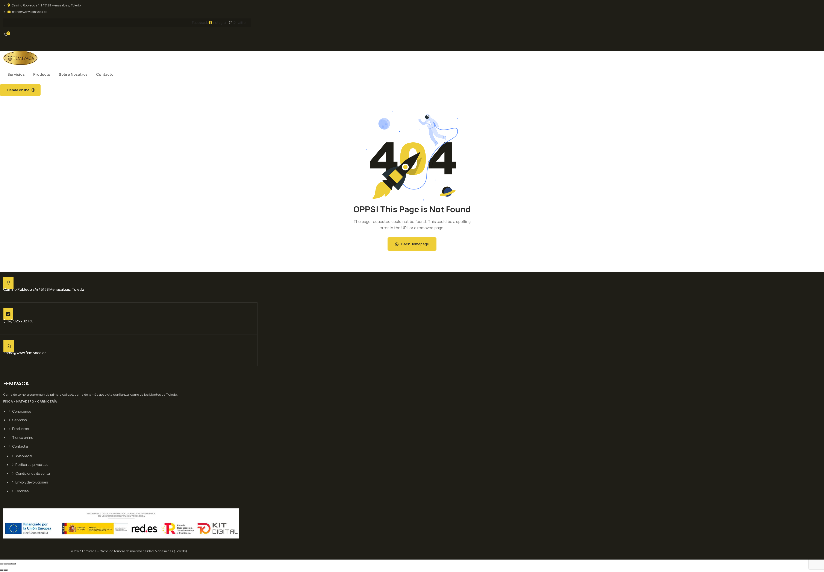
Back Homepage (415, 244)
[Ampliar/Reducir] (1, 563)
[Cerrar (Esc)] (14, 563)
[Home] (20, 58)
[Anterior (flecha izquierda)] (1, 570)
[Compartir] (10, 563)
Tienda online (17, 90)
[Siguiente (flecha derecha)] (6, 570)
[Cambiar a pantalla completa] (6, 563)
